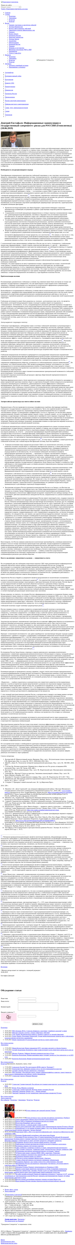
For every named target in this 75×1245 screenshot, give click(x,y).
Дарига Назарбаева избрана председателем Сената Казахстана (36, 1119)
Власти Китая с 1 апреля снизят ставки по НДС (31, 1125)
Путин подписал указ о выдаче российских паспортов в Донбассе (48, 1118)
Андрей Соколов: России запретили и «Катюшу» (28, 1070)
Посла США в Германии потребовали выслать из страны (35, 1121)
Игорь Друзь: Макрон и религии (23, 1088)
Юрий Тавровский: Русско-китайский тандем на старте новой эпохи (35, 1040)
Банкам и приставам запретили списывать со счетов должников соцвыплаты (41, 1169)
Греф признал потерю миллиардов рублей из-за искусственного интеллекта (41, 1144)
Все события (5, 1100)
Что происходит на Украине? (14, 1221)
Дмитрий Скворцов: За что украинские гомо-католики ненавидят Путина (37, 1093)
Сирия (7, 111)
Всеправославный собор (13, 76)
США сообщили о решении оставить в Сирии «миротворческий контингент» (41, 1147)
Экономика (12, 18)
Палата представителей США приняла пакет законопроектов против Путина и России (45, 1126)
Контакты (21, 1219)
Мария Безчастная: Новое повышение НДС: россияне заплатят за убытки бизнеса (39, 1048)
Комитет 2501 (9, 83)
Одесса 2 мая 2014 (15, 53)
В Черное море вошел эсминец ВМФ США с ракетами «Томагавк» (38, 1153)
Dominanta (68, 1231)
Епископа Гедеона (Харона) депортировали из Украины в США (37, 1167)
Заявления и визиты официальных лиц (22, 30)
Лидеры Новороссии (16, 27)
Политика (12, 16)
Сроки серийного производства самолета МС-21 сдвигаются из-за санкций (41, 1155)
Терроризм (8, 115)
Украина (12, 46)
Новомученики (10, 86)
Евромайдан (13, 51)
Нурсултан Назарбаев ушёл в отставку (28, 1123)
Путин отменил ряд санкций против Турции (41, 1110)
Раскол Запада (13, 34)
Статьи (7, 14)
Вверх (3, 1240)
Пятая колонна (14, 42)
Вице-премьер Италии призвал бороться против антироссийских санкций (40, 1181)
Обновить (7, 1022)
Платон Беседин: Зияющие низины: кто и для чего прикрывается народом (37, 1069)
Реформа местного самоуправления (17, 104)
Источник (4, 967)
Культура (12, 20)
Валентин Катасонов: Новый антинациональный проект (31, 1059)
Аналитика (12, 41)
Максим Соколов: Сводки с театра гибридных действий (31, 1032)
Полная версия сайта (8, 1241)
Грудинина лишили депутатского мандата (30, 1146)
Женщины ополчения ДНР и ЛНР (20, 49)
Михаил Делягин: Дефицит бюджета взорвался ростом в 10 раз (33, 1053)
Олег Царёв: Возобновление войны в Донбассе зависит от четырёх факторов (38, 1034)
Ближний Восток (14, 44)
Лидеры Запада (14, 39)
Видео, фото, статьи (11, 1189)
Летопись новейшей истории (18, 65)
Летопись (8, 64)
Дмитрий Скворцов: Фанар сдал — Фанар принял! (29, 1091)
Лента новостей (6, 1098)
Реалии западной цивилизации (15, 101)
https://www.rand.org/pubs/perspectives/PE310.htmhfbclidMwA (35, 820)
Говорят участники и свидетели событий (22, 25)
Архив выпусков (11, 1219)
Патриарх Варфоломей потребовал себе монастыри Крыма (35, 1135)
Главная (7, 12)
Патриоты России (15, 35)
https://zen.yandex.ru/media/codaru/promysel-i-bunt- (43, 810)
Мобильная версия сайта (9, 1243)
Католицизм (9, 79)
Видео (7, 23)
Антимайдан (9, 72)
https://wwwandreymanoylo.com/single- (60, 792)
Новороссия (9, 90)
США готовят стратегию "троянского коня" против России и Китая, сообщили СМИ (44, 1149)
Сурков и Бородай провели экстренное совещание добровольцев (37, 1160)
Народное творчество (16, 37)
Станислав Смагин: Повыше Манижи (24, 1076)
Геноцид (12, 32)
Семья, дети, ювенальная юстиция (16, 108)
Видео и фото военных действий (20, 28)
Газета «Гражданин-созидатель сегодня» (14, 9)
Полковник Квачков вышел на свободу (29, 1156)
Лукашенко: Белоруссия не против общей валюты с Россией (36, 1142)
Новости (8, 55)
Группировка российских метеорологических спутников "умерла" (38, 1151)
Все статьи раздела (7, 1043)
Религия (11, 21)
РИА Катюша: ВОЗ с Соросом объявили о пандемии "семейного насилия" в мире (39, 1031)
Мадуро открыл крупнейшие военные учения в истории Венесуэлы (38, 1179)
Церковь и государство (16, 48)
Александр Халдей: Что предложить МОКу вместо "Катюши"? (33, 1067)
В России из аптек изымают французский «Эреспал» (33, 1158)
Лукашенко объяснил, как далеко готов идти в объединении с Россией (39, 1162)
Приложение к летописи (17, 67)
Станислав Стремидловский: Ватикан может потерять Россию (33, 1089)
